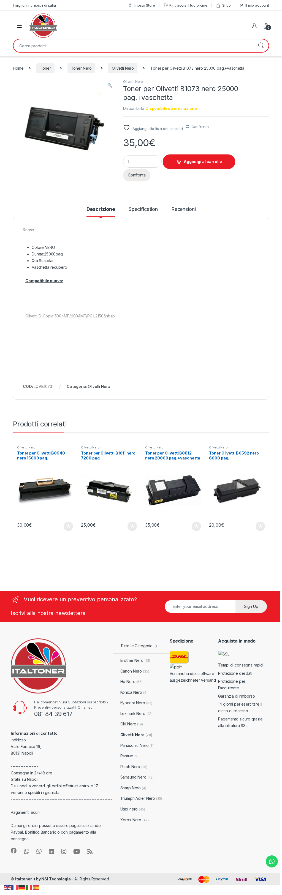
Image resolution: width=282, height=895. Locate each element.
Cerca (261, 45)
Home (18, 68)
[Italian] (29, 887)
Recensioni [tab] (183, 209)
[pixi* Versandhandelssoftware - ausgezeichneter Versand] (194, 673)
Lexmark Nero (136, 713)
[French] (14, 887)
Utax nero (132, 809)
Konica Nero (134, 692)
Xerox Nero (134, 819)
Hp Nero (131, 681)
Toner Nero (81, 68)
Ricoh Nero (133, 766)
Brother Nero (135, 660)
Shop (226, 5)
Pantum (129, 755)
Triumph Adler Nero (141, 798)
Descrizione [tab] (100, 209)
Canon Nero (134, 671)
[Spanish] (36, 887)
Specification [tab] (143, 209)
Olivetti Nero (123, 68)
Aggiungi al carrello (203, 161)
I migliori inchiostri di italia (34, 5)
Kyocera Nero (136, 702)
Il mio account (257, 5)
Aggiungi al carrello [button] (65, 526)
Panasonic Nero (137, 745)
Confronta (200, 126)
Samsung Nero (137, 777)
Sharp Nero (133, 787)
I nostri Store (144, 5)
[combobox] (133, 45)
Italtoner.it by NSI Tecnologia (43, 879)
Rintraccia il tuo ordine (188, 5)
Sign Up (251, 606)
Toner (45, 68)
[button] (109, 85)
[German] (22, 887)
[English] (7, 887)
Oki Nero (131, 724)
